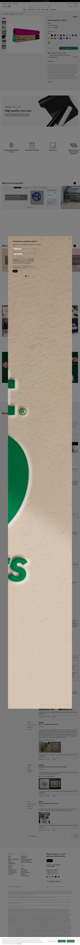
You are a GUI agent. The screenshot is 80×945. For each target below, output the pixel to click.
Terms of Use (31, 258)
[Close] (69, 238)
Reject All (62, 941)
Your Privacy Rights (52, 941)
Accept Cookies (71, 941)
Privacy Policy (19, 943)
